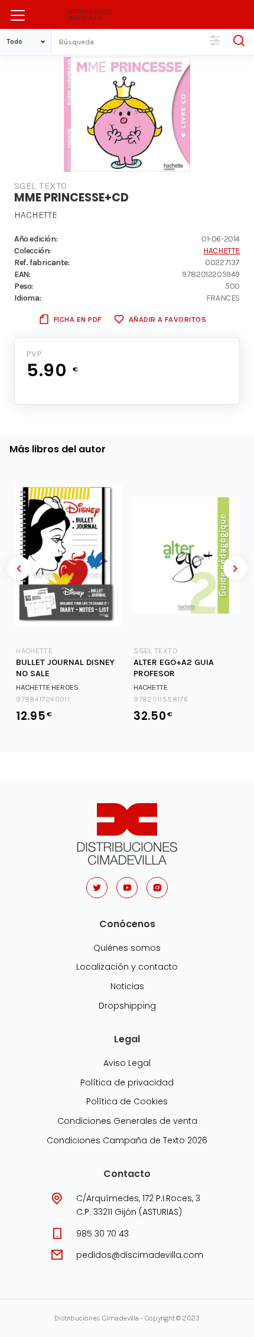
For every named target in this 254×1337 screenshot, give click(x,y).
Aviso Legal (127, 1063)
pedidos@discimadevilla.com (139, 1255)
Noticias (127, 986)
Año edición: (35, 238)
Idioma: (27, 297)
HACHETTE (35, 214)
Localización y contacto (127, 967)
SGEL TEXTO (40, 185)
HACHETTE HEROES (47, 687)
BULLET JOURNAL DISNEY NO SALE (65, 668)
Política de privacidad (127, 1082)
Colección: (32, 250)
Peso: (23, 286)
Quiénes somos (127, 948)
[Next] (235, 568)
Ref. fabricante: (42, 262)
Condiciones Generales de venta (127, 1121)
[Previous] (19, 568)
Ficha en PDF (78, 319)
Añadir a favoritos (167, 319)
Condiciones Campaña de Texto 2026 (127, 1140)
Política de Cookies (127, 1101)
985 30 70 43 (102, 1234)
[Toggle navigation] (17, 15)
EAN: (22, 274)
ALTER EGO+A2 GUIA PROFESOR (173, 668)
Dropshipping (127, 1006)
